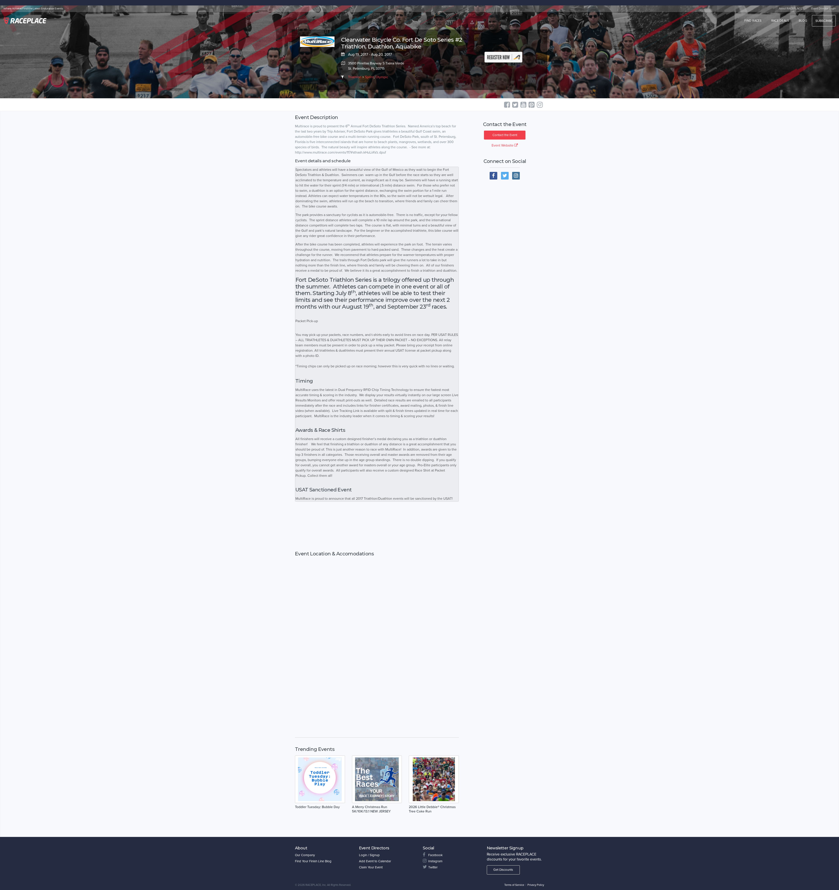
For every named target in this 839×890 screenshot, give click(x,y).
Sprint (369, 77)
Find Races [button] (753, 20)
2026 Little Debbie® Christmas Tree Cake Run (432, 809)
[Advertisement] (377, 526)
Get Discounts (503, 870)
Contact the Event (504, 135)
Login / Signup (369, 855)
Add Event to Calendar (375, 861)
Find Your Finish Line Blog (313, 861)
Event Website (503, 145)
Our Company (305, 855)
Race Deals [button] (780, 20)
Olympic (382, 77)
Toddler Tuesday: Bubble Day (317, 807)
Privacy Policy (535, 885)
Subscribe (823, 21)
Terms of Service (514, 885)
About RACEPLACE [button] (790, 8)
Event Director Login (823, 8)
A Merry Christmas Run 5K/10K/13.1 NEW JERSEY (371, 809)
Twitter (433, 867)
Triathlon (354, 77)
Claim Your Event (371, 867)
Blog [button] (803, 20)
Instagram (435, 861)
